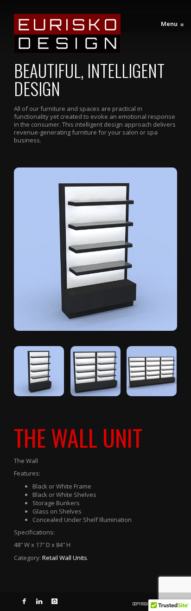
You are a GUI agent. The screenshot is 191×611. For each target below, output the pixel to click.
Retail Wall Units (64, 557)
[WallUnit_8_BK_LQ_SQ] (95, 371)
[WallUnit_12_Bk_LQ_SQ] (152, 371)
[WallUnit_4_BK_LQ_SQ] (95, 249)
